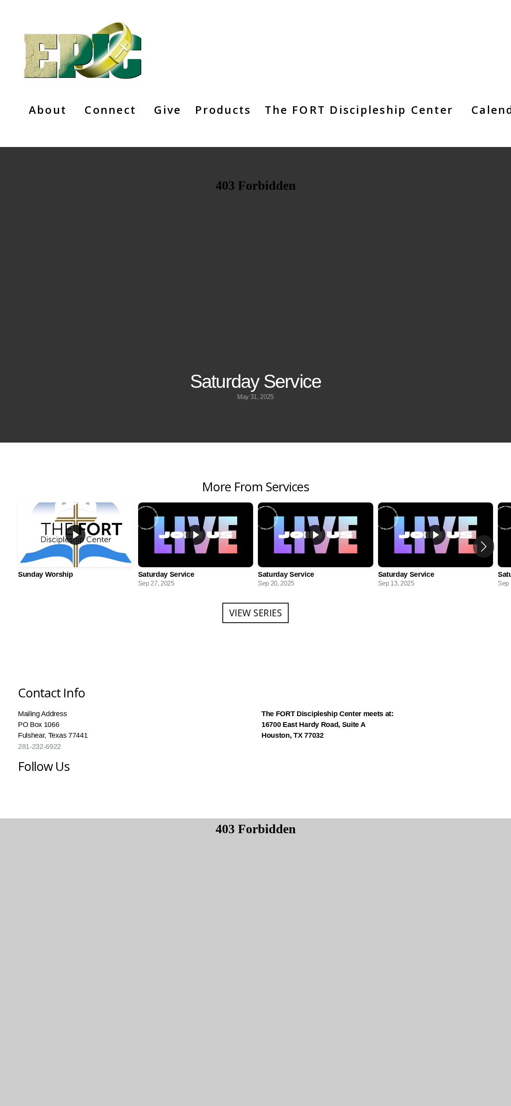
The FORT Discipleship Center (361, 109)
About (50, 109)
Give (167, 109)
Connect (112, 109)
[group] (75, 546)
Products (223, 109)
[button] (483, 546)
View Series (255, 612)
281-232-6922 (39, 747)
